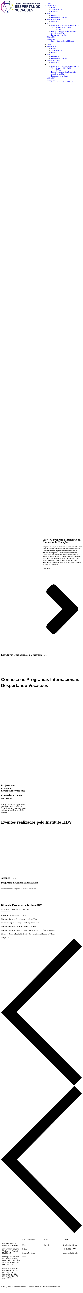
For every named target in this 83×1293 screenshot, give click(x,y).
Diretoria (54, 8)
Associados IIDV (57, 10)
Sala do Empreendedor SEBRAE (62, 41)
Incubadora (51, 39)
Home (49, 4)
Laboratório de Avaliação (59, 35)
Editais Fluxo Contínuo (59, 17)
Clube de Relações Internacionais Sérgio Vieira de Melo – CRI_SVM (65, 26)
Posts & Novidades (53, 19)
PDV (48, 23)
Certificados (55, 21)
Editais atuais (55, 15)
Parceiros (54, 12)
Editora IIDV (51, 37)
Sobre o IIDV (51, 6)
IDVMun (59, 29)
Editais (49, 13)
